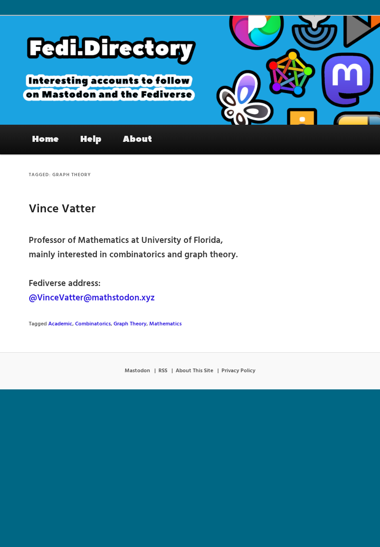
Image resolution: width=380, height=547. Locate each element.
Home (45, 139)
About (137, 139)
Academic (60, 324)
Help (90, 139)
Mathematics (165, 324)
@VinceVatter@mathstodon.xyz (92, 298)
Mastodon (137, 371)
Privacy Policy (238, 371)
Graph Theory (130, 324)
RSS (162, 371)
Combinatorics (93, 324)
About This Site (194, 371)
